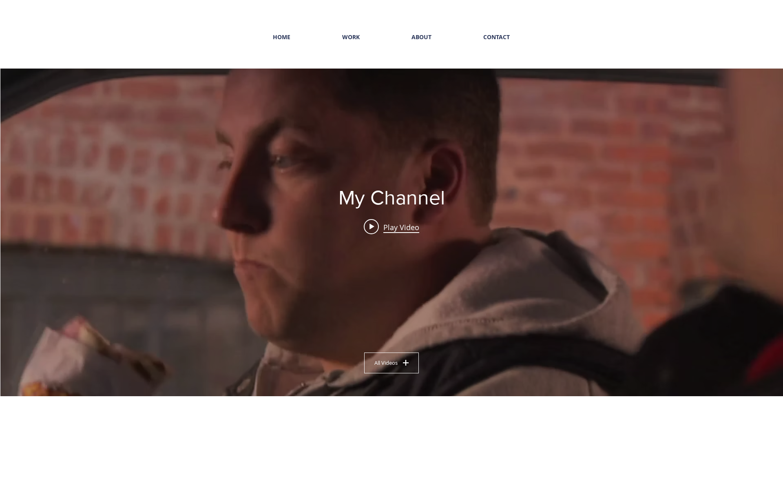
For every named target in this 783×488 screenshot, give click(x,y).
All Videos (386, 362)
